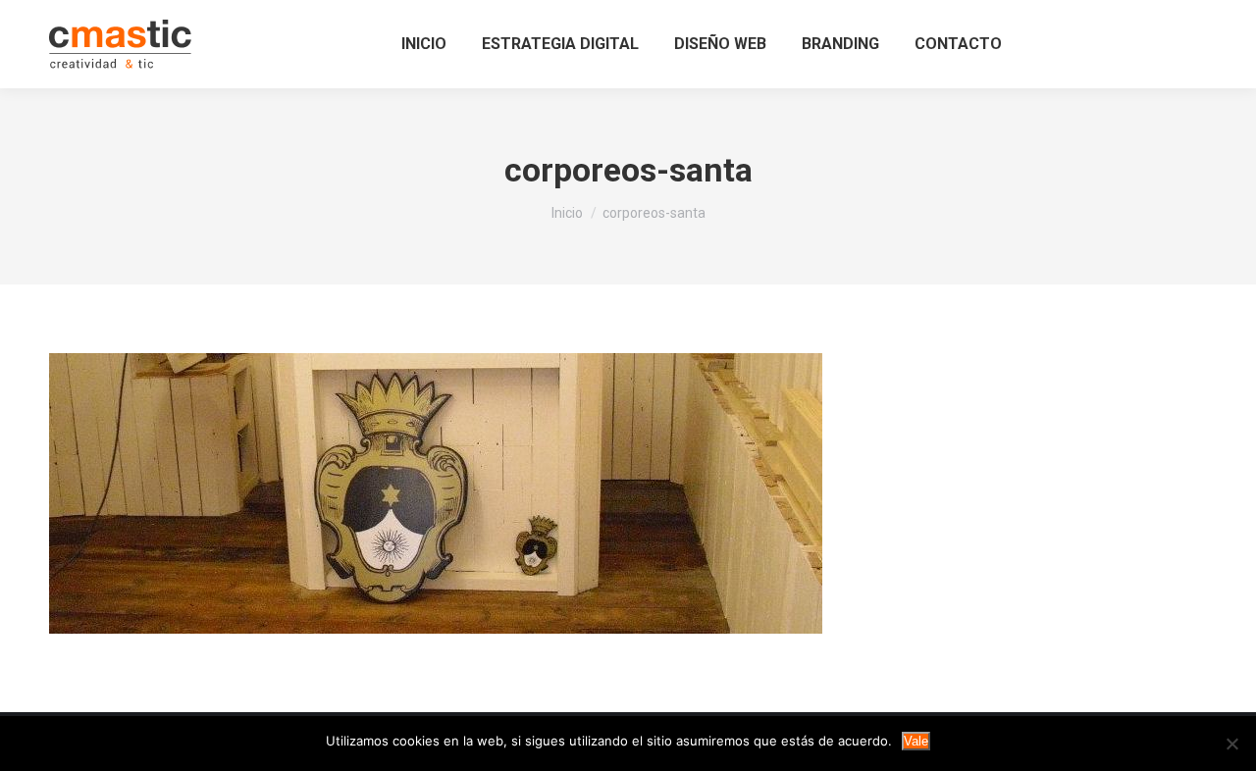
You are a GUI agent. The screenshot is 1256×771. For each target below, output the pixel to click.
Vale (916, 741)
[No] (1231, 743)
